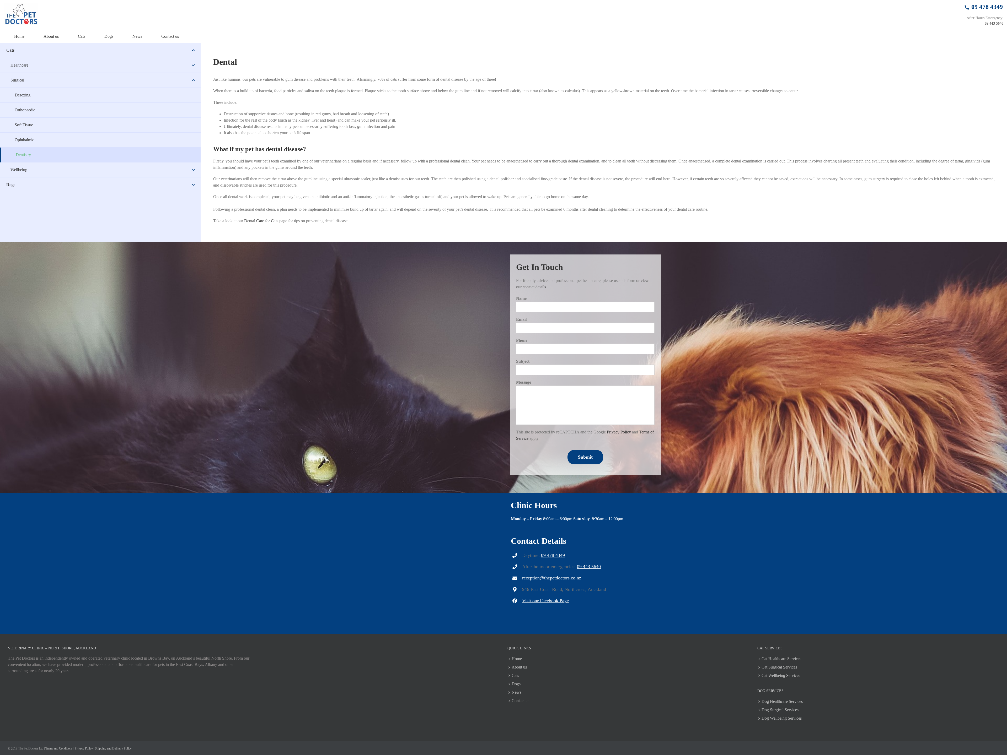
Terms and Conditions (59, 748)
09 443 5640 (994, 23)
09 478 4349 (553, 555)
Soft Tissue (24, 125)
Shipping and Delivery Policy (113, 748)
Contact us (520, 700)
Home (517, 658)
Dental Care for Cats (261, 221)
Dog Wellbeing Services (782, 718)
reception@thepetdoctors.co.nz (551, 577)
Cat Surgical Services (779, 667)
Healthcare (19, 65)
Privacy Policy (619, 432)
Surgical (17, 80)
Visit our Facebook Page (545, 600)
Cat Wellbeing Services (781, 675)
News (516, 692)
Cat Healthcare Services (781, 658)
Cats (10, 50)
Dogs (10, 184)
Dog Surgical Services (780, 710)
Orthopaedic (25, 110)
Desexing (22, 95)
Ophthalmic (24, 140)
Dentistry (23, 155)
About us (519, 667)
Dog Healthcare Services (782, 701)
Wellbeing (18, 169)
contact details (534, 287)
